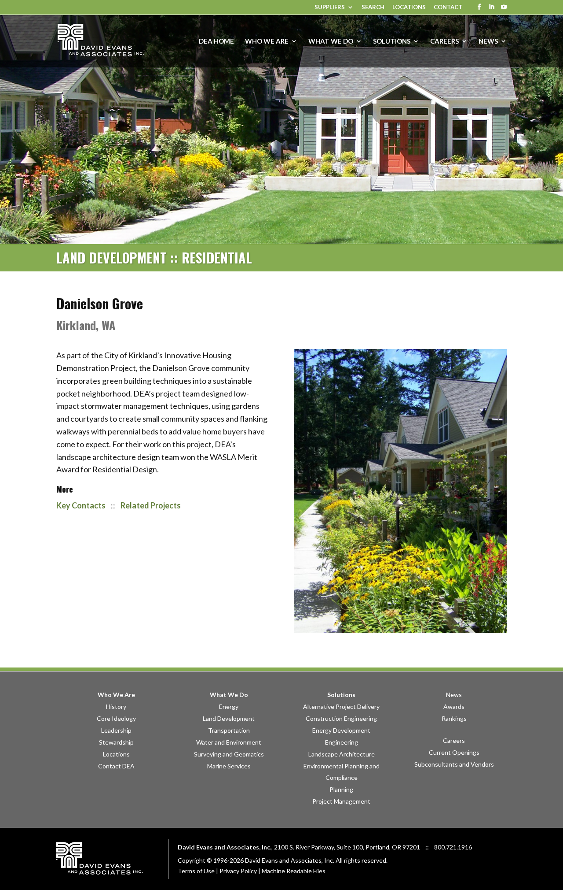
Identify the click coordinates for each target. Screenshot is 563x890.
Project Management (341, 801)
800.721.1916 (453, 847)
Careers (454, 740)
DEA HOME (216, 41)
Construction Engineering (341, 718)
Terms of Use (196, 871)
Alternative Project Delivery (341, 706)
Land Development (229, 718)
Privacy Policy (238, 871)
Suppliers (329, 7)
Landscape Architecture (341, 754)
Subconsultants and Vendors (454, 764)
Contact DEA (116, 766)
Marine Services (229, 766)
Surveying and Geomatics (229, 754)
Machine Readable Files (293, 871)
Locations (409, 7)
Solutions (341, 694)
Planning (341, 789)
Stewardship (116, 742)
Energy (228, 706)
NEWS (488, 41)
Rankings (454, 718)
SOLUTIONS (391, 41)
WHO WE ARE (267, 41)
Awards (453, 706)
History (116, 706)
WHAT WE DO (330, 41)
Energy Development (341, 730)
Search (373, 7)
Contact (448, 7)
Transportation (229, 730)
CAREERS (444, 41)
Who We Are (116, 694)
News (454, 694)
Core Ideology (116, 718)
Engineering (341, 742)
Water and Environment (228, 742)
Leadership (116, 730)
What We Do (229, 694)
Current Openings (454, 752)
